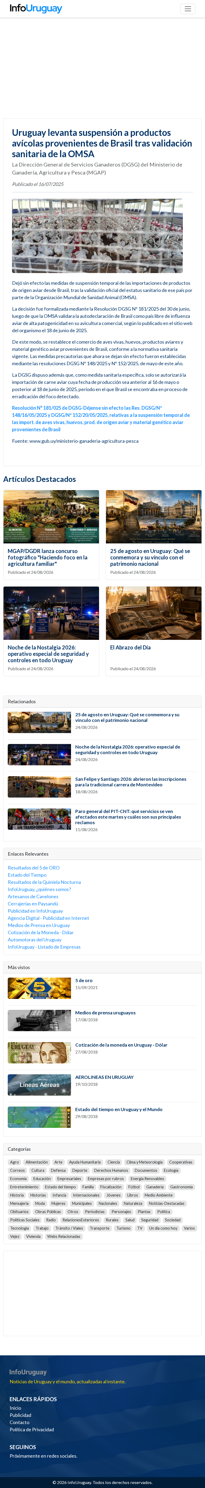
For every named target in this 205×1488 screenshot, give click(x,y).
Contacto (19, 1422)
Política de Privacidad (32, 1429)
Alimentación (37, 1162)
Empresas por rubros (106, 1178)
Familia (88, 1187)
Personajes (121, 1211)
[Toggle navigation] (187, 8)
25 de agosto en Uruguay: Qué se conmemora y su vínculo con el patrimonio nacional (150, 557)
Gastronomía (181, 1187)
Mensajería (19, 1203)
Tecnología (19, 1228)
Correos (17, 1170)
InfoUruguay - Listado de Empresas (44, 947)
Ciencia (114, 1162)
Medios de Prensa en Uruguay (39, 925)
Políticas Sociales (25, 1220)
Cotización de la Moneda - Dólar (41, 932)
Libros (132, 1195)
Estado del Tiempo (27, 875)
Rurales (112, 1220)
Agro (14, 1162)
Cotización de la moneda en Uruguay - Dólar (121, 1045)
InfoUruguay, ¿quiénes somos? (39, 889)
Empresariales (69, 1178)
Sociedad (172, 1220)
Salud (130, 1220)
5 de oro (84, 980)
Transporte (99, 1228)
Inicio (15, 1408)
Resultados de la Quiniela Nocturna (44, 882)
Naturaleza (133, 1203)
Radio (51, 1220)
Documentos (146, 1170)
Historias (38, 1195)
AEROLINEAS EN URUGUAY (104, 1077)
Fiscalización (110, 1187)
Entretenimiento (24, 1187)
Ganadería (155, 1187)
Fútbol (134, 1187)
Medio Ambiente (159, 1195)
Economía (18, 1178)
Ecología (171, 1170)
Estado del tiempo (60, 1187)
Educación (42, 1178)
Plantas (144, 1211)
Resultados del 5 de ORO (34, 868)
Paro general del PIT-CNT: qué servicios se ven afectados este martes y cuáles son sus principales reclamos (128, 816)
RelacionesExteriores (80, 1220)
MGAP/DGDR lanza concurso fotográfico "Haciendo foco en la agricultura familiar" (48, 557)
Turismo (123, 1228)
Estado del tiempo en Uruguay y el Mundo (119, 1109)
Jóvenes (114, 1195)
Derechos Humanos (111, 1170)
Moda (40, 1203)
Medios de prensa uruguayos (105, 1012)
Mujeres (58, 1203)
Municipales (82, 1203)
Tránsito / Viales (69, 1228)
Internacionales (86, 1195)
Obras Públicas (48, 1211)
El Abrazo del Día (130, 647)
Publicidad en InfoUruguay (35, 911)
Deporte (79, 1170)
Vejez (14, 1236)
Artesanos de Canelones (33, 896)
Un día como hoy (163, 1228)
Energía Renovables (147, 1178)
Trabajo (42, 1228)
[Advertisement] (102, 68)
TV (140, 1228)
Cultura (37, 1170)
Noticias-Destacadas (166, 1203)
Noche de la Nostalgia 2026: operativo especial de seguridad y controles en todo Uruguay (48, 653)
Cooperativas (180, 1162)
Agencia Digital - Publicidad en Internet (48, 918)
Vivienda (33, 1236)
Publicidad (20, 1415)
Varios (189, 1228)
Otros (73, 1211)
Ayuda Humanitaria (85, 1162)
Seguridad (149, 1220)
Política (163, 1211)
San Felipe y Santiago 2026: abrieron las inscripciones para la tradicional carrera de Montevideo (130, 781)
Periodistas (95, 1211)
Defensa (58, 1170)
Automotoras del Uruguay (34, 939)
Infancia (59, 1195)
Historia (17, 1195)
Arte (58, 1162)
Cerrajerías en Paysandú (33, 903)
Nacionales (108, 1203)
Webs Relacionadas (63, 1236)
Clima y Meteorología (145, 1162)
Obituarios (19, 1211)
